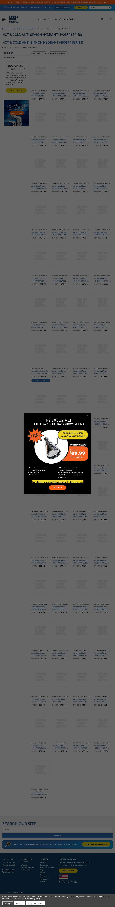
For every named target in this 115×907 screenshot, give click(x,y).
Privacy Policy (35, 898)
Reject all (19, 903)
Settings (7, 903)
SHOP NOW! (57, 488)
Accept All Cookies (35, 903)
